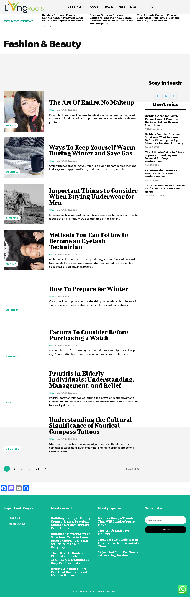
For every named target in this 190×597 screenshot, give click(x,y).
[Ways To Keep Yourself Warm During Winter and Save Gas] (24, 157)
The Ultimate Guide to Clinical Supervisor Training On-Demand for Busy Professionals (158, 18)
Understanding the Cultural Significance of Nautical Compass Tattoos (90, 425)
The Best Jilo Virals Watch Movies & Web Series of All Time (118, 543)
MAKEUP (11, 125)
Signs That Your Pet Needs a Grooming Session (118, 553)
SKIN (9, 402)
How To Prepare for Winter (88, 288)
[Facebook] (158, 96)
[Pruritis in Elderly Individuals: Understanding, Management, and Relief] (24, 388)
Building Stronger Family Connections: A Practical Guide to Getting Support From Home (62, 18)
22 (37, 468)
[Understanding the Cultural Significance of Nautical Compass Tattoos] (24, 434)
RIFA (51, 110)
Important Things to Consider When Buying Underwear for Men (93, 196)
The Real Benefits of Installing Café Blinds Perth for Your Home (165, 188)
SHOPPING (12, 218)
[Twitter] (174, 96)
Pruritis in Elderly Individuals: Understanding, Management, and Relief (92, 379)
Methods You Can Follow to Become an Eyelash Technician (88, 240)
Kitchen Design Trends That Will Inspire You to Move (116, 521)
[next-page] (50, 27)
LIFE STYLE (12, 448)
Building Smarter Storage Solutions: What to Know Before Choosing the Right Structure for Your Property (111, 19)
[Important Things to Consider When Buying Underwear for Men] (24, 204)
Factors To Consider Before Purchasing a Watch (88, 335)
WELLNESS (12, 171)
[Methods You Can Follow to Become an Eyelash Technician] (24, 250)
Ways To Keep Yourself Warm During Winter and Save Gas (92, 150)
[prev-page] (44, 27)
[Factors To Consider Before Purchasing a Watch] (24, 342)
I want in (166, 529)
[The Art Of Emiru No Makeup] (24, 111)
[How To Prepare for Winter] (24, 296)
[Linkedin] (166, 96)
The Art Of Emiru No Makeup (91, 102)
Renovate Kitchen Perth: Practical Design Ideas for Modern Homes (162, 173)
